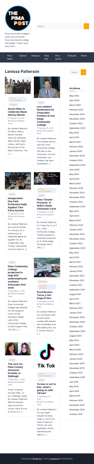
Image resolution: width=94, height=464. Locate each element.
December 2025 (77, 114)
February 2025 (76, 146)
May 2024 (74, 174)
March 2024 (75, 183)
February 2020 (76, 354)
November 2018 (76, 409)
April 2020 (74, 345)
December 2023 (77, 192)
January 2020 (75, 359)
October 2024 (76, 160)
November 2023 (77, 197)
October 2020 (76, 326)
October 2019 (75, 373)
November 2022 (77, 239)
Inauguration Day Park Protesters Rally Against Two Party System (17, 204)
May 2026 (74, 96)
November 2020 (77, 322)
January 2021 (75, 312)
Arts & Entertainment (16, 99)
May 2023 (74, 211)
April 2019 (74, 391)
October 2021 (75, 285)
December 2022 (77, 234)
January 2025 (75, 151)
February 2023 (76, 225)
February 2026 (76, 109)
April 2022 (74, 257)
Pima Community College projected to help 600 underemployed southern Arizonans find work (18, 277)
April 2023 (74, 216)
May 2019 (73, 386)
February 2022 (76, 266)
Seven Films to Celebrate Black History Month (17, 111)
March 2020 (75, 349)
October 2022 (76, 243)
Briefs (84, 55)
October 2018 (75, 414)
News (41, 102)
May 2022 (74, 252)
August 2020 (75, 336)
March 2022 (75, 262)
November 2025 (77, 119)
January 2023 (75, 229)
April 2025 (74, 137)
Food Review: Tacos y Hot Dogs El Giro (45, 295)
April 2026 (74, 100)
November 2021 (76, 280)
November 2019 (76, 368)
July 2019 (73, 382)
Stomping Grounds (43, 287)
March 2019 (74, 396)
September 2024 (77, 165)
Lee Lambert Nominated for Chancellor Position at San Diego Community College (46, 115)
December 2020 (77, 317)
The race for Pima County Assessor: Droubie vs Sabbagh (15, 370)
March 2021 (74, 303)
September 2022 (77, 248)
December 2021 (76, 276)
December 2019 (76, 363)
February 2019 (76, 400)
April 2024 (74, 179)
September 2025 (77, 128)
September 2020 (77, 331)
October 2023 (76, 202)
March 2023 (75, 220)
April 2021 (74, 299)
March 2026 (75, 105)
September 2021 (77, 289)
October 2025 (76, 123)
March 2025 (75, 142)
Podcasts (72, 55)
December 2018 (76, 405)
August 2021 (75, 294)
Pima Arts (46, 57)
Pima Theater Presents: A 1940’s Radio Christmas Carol (46, 204)
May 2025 (74, 132)
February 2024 (76, 188)
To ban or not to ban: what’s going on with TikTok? (46, 389)
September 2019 (77, 377)
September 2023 (77, 206)
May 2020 (74, 340)
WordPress (37, 459)
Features (35, 55)
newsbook (54, 459)
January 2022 (75, 271)
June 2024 (74, 169)
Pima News (10, 57)
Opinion (23, 55)
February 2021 (76, 308)
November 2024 (77, 156)
